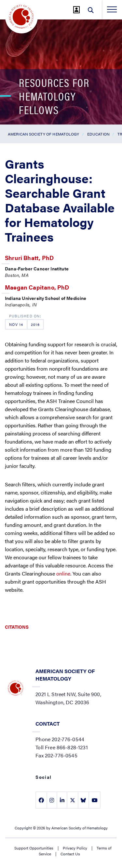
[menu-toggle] (112, 9)
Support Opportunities (33, 848)
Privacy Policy (75, 848)
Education (98, 134)
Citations (17, 627)
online (63, 573)
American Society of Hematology (43, 134)
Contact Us (70, 854)
